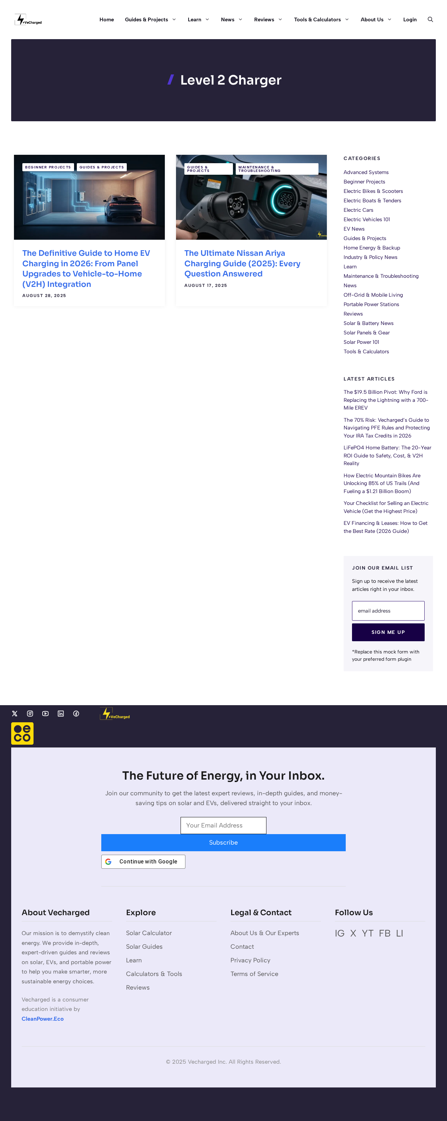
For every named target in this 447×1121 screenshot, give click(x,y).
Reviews (264, 19)
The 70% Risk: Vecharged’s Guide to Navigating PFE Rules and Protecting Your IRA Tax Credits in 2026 (387, 428)
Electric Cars (358, 210)
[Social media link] (14, 713)
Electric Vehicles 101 (367, 219)
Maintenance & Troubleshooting (260, 169)
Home (107, 19)
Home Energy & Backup (372, 248)
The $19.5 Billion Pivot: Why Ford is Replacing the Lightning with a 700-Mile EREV (386, 400)
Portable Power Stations (371, 304)
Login (410, 19)
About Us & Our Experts (264, 933)
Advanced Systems (366, 172)
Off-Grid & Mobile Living (373, 295)
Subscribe (223, 842)
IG (340, 933)
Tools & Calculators (317, 19)
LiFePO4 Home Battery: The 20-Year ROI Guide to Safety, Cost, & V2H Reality (387, 456)
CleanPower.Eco (43, 1018)
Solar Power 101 (361, 342)
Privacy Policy (250, 960)
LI (399, 933)
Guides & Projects (146, 19)
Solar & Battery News (369, 323)
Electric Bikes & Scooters (373, 191)
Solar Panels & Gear (367, 333)
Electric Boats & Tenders (372, 200)
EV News (354, 229)
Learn (194, 19)
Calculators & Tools (154, 974)
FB (385, 933)
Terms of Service (254, 974)
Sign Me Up (388, 633)
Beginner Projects (48, 167)
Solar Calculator (149, 933)
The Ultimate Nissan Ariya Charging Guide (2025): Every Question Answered (242, 263)
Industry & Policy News (370, 257)
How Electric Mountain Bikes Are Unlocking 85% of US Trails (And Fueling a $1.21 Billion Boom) (382, 483)
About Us (372, 19)
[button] (427, 19)
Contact (242, 946)
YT (368, 933)
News (227, 19)
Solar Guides (144, 946)
